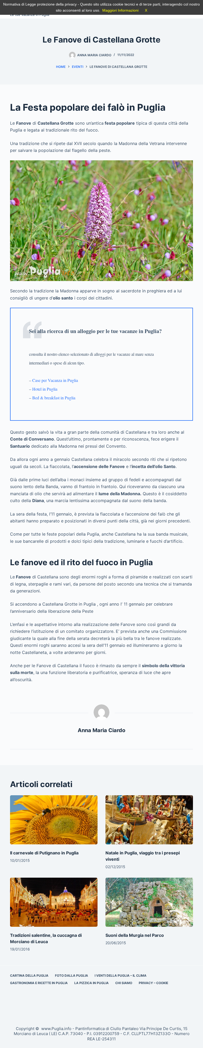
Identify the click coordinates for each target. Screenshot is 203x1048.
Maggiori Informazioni (120, 10)
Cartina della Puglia (29, 975)
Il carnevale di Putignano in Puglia (44, 852)
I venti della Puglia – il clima (120, 975)
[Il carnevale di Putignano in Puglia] (54, 819)
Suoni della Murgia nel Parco (134, 935)
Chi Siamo (123, 983)
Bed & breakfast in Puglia (53, 397)
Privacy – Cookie (153, 983)
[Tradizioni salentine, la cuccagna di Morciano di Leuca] (54, 902)
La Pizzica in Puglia (91, 983)
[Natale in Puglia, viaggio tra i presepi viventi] (149, 819)
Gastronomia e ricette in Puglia (39, 983)
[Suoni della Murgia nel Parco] (149, 902)
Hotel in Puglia (44, 389)
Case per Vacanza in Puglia (55, 380)
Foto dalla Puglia (71, 975)
